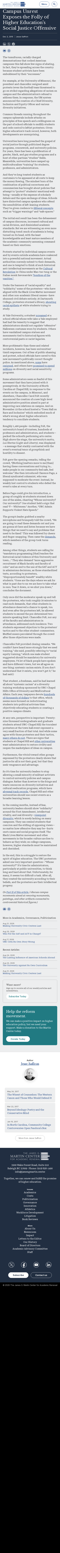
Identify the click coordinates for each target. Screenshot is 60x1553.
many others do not (14, 738)
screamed (41, 315)
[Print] (9, 50)
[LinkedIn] (4, 44)
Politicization (48, 918)
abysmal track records (15, 791)
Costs (30, 1196)
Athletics (30, 1209)
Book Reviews (30, 1219)
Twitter (11, 1265)
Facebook (24, 1265)
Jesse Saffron (22, 36)
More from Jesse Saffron (30, 1138)
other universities (44, 741)
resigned (8, 365)
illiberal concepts (43, 208)
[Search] (54, 4)
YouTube (36, 1265)
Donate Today (18, 1039)
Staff (30, 1252)
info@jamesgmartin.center (30, 1171)
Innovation (30, 1206)
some (38, 362)
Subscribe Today (17, 996)
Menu (44, 4)
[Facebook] (13, 44)
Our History (30, 1242)
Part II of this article (17, 892)
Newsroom (30, 1232)
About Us (30, 1228)
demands (50, 537)
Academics (18, 918)
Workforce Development (30, 1212)
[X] (9, 44)
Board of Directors (30, 1245)
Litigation (30, 1216)
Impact (30, 1235)
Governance (32, 918)
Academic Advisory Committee (30, 1248)
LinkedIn (49, 1265)
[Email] (4, 50)
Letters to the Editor (30, 1238)
